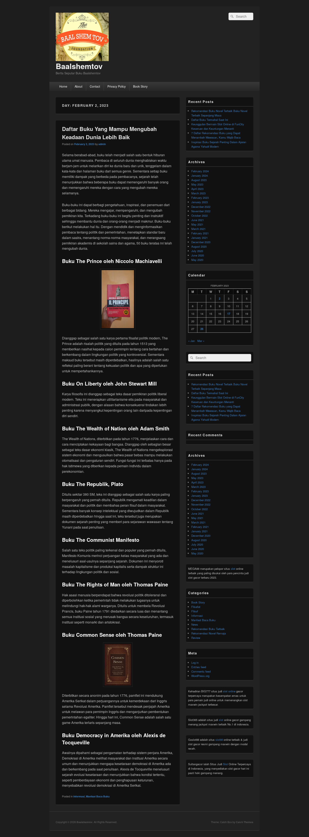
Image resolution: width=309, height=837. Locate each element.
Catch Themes (244, 822)
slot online (229, 691)
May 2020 (197, 260)
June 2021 (197, 220)
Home (63, 86)
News (194, 624)
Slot (225, 764)
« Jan (191, 341)
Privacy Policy (116, 86)
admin (102, 144)
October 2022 (199, 216)
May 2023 (197, 184)
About (78, 86)
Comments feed (201, 671)
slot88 (219, 740)
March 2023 (198, 193)
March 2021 (198, 229)
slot (233, 569)
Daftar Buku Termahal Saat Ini (209, 120)
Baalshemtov (79, 65)
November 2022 (200, 211)
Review (195, 638)
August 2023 (199, 180)
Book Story (140, 86)
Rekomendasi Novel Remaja (208, 633)
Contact (95, 86)
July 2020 (197, 251)
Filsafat (195, 607)
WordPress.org (200, 676)
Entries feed (198, 667)
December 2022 (200, 207)
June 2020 (197, 255)
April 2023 (197, 189)
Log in (195, 663)
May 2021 (197, 224)
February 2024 (200, 171)
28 (201, 329)
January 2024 (199, 176)
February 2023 (200, 198)
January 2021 (199, 238)
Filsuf (194, 611)
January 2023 (199, 202)
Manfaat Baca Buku (98, 796)
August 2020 (199, 246)
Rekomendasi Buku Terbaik (208, 629)
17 (228, 314)
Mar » (200, 341)
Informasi (79, 796)
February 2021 (200, 233)
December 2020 (200, 242)
